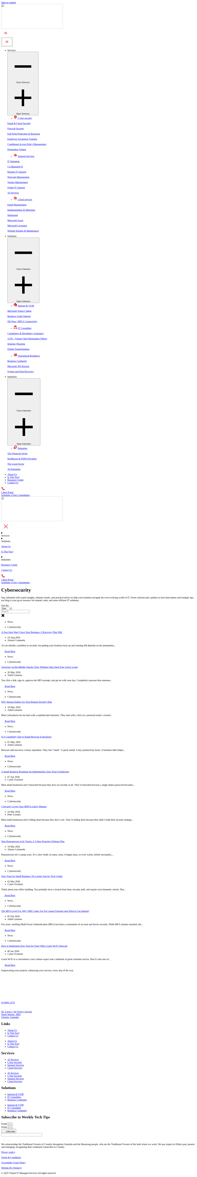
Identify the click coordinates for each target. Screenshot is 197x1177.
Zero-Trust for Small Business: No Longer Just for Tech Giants (31, 876)
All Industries (13, 469)
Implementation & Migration (21, 210)
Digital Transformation (18, 349)
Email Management (16, 204)
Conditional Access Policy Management (26, 144)
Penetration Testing (16, 149)
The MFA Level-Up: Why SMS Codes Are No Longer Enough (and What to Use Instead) (45, 911)
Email (4, 1123)
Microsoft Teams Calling (19, 311)
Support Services (15, 1065)
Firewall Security (15, 128)
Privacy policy (8, 1152)
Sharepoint (12, 215)
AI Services (13, 192)
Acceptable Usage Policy (13, 1162)
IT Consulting (14, 1097)
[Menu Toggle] (7, 42)
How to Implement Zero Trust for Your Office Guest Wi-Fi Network (34, 946)
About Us (12, 1030)
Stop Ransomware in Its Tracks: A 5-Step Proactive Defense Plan (32, 841)
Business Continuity (17, 361)
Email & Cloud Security (19, 123)
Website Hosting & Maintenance (23, 231)
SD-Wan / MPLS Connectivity (22, 321)
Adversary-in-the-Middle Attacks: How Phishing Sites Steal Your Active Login (39, 667)
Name (4, 1127)
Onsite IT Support (16, 187)
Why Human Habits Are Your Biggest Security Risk (26, 702)
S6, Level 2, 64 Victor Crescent (16, 1011)
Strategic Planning (16, 344)
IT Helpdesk (13, 161)
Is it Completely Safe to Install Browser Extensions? (26, 737)
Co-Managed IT (15, 166)
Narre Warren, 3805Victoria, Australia (11, 1016)
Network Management (18, 177)
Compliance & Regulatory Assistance (25, 333)
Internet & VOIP (15, 1094)
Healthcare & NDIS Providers (22, 458)
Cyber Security (14, 1062)
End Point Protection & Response (23, 134)
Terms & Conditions (11, 1157)
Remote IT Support (16, 172)
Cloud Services (14, 1068)
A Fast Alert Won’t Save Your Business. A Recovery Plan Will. (31, 632)
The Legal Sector (15, 464)
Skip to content (8, 2)
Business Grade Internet (19, 316)
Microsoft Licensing (17, 225)
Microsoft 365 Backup (18, 366)
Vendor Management (17, 182)
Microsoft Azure (15, 220)
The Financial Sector (17, 453)
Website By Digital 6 (11, 1168)
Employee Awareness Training (22, 139)
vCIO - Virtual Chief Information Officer (27, 338)
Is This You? (13, 1033)
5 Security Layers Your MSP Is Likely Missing (23, 806)
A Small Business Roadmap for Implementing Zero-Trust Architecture (35, 771)
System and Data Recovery (20, 371)
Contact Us (12, 1036)
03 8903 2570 (8, 1002)
